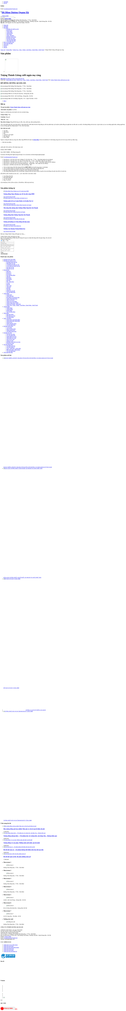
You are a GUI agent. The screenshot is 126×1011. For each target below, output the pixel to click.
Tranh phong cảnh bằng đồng (13, 319)
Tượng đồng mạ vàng (11, 80)
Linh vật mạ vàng (10, 339)
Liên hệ (5, 3)
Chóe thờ (8, 287)
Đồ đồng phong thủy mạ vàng (13, 342)
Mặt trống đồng (10, 314)
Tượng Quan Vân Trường (12, 302)
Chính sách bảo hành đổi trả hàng (11, 947)
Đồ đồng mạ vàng (10, 38)
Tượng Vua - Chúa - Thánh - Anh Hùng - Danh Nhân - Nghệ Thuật (28, 49)
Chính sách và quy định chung (11, 944)
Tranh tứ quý (9, 322)
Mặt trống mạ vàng (10, 315)
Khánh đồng (9, 310)
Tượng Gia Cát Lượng (11, 301)
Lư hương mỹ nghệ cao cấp (12, 264)
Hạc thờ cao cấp (10, 267)
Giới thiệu (6, 1)
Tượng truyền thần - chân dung (13, 304)
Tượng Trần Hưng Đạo (11, 298)
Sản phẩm (6, 27)
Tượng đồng (9, 31)
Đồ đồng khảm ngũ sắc (11, 262)
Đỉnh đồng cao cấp (10, 263)
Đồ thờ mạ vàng (10, 343)
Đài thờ (8, 284)
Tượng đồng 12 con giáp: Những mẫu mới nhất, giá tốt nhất (22, 843)
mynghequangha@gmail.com (10, 8)
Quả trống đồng (10, 317)
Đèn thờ (8, 280)
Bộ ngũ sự (8, 274)
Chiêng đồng (9, 308)
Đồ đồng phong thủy (11, 37)
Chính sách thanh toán (9, 948)
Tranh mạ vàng (9, 340)
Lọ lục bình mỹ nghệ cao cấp (13, 266)
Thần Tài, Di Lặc (10, 300)
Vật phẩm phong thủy (11, 331)
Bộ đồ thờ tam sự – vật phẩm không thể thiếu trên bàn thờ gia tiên (23, 849)
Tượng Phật (9, 294)
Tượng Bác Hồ (9, 296)
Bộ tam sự (8, 272)
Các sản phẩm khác (10, 292)
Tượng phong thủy (10, 330)
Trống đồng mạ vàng (11, 338)
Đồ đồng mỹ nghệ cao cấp (12, 29)
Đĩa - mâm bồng (10, 281)
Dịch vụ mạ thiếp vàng (9, 42)
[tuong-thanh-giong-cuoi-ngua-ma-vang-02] (11, 71)
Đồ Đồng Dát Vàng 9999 (9, 259)
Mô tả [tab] (5, 101)
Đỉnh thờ (8, 271)
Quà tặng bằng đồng (11, 39)
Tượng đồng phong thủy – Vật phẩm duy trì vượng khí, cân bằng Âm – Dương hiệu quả (30, 836)
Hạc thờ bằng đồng (10, 275)
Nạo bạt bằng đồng (10, 311)
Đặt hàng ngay (4, 253)
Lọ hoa (8, 283)
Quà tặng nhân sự (10, 347)
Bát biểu (8, 288)
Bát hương (8, 277)
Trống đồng (9, 34)
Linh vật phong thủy (11, 329)
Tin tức (5, 46)
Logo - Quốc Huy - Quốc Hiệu (13, 348)
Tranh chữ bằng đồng (11, 323)
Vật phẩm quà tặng (10, 346)
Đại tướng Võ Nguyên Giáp (12, 297)
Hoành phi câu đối (10, 291)
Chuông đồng (9, 33)
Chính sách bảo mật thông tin (10, 951)
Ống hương (9, 279)
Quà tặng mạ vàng (10, 334)
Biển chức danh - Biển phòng (13, 349)
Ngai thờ (8, 289)
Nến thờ (8, 276)
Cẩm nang (6, 44)
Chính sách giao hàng (8, 946)
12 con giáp (9, 327)
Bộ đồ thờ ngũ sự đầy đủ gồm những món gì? (17, 856)
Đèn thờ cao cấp (10, 268)
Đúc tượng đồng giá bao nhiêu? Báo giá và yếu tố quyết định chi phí (24, 829)
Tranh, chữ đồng (10, 35)
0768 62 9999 (8, 936)
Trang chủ (6, 25)
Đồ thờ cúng (9, 30)
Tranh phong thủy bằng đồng (13, 321)
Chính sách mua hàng (8, 950)
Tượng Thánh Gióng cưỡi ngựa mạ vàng (60, 80)
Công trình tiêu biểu (11, 40)
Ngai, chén (8, 285)
